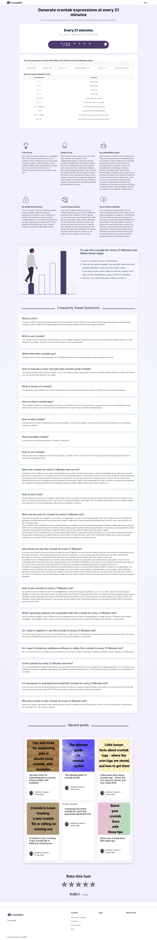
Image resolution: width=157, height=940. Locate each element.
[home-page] (15, 2)
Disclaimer (74, 921)
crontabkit (23, 937)
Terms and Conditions (78, 917)
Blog (145, 3)
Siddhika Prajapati (42, 792)
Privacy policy (76, 925)
